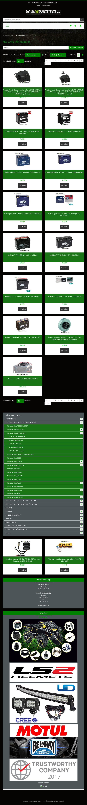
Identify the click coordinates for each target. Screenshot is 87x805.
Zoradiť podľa (20, 55)
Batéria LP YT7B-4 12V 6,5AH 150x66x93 (64, 255)
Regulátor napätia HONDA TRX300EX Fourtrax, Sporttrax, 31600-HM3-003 (22, 560)
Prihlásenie (38, 5)
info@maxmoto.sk (43, 605)
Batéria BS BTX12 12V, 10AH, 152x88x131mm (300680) (22, 132)
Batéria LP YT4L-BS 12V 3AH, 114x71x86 (22, 255)
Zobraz (14, 61)
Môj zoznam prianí (47, 5)
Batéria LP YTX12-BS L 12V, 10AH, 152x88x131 (22, 296)
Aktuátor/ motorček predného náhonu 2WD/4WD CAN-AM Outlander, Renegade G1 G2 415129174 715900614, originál (64, 92)
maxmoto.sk (20, 36)
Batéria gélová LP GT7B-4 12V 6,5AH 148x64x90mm (64, 172)
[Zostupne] (42, 55)
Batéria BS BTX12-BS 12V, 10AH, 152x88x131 (64, 131)
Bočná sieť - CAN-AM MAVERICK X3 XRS (22, 379)
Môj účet (43, 5)
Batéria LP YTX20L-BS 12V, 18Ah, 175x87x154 (64, 296)
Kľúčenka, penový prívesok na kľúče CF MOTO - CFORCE (64, 560)
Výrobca (47, 55)
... (65, 61)
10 (81, 61)
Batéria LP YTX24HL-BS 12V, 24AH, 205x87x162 (22, 337)
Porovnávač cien (43, 783)
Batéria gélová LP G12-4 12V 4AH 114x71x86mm (22, 172)
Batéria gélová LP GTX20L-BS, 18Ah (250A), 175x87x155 (64, 215)
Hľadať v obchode (76, 47)
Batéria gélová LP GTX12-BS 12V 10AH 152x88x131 (22, 214)
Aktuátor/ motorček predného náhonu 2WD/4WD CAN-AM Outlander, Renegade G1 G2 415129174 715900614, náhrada (22, 92)
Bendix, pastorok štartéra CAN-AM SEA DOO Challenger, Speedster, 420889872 (64, 339)
